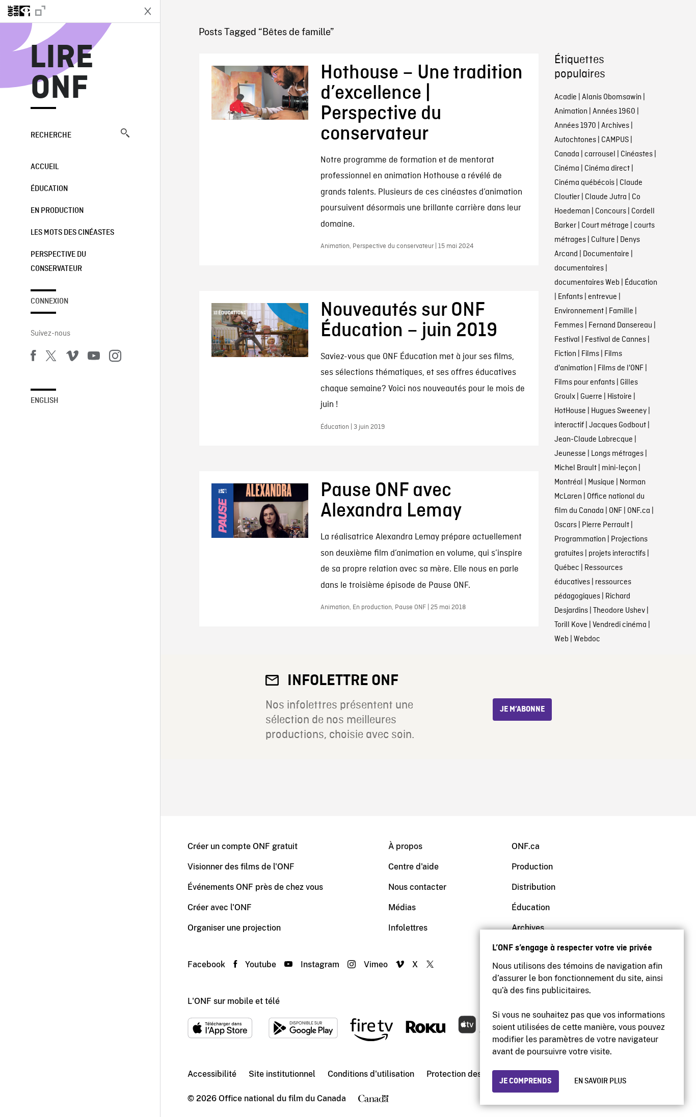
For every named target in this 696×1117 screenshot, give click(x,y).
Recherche (51, 135)
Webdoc (587, 639)
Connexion (49, 301)
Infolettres (407, 928)
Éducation (49, 189)
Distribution (533, 887)
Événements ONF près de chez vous (255, 887)
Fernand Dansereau (620, 325)
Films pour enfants (584, 382)
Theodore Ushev (619, 611)
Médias (402, 907)
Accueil (45, 167)
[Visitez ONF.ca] (67, 11)
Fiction (565, 354)
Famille (621, 311)
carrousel (599, 154)
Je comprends (525, 1081)
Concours (610, 211)
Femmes (568, 325)
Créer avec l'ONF (220, 907)
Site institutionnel (282, 1074)
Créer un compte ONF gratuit (243, 846)
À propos (405, 846)
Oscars (565, 525)
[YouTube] (94, 357)
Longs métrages (617, 454)
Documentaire (606, 254)
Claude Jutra (606, 197)
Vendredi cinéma (620, 625)
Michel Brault (575, 468)
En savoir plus (600, 1081)
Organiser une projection (234, 928)
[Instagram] (115, 357)
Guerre (591, 397)
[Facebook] (33, 357)
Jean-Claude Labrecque (593, 439)
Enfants (570, 297)
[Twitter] (51, 357)
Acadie (565, 97)
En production (57, 211)
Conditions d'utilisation (371, 1074)
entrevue (602, 297)
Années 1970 (575, 126)
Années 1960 (614, 111)
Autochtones (575, 140)
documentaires (579, 268)
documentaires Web (587, 283)
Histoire (619, 397)
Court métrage (605, 226)
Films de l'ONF (621, 368)
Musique (601, 482)
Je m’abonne (522, 709)
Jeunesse (570, 454)
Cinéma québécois (584, 183)
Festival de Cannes (615, 340)
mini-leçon (619, 468)
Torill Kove (570, 625)
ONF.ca (638, 511)
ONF (615, 511)
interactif (569, 425)
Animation (570, 111)
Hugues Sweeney (619, 411)
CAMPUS (615, 140)
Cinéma (566, 169)
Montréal (568, 482)
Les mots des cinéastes (72, 233)
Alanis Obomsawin (611, 97)
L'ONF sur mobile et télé (234, 1001)
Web (561, 639)
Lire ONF (62, 73)
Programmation (580, 539)
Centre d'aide (413, 866)
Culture (603, 240)
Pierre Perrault (605, 525)
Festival (567, 340)
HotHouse (570, 411)
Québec (566, 568)
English (45, 401)
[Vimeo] (72, 357)
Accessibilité (212, 1074)
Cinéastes (637, 154)
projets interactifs (617, 554)
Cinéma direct (607, 169)
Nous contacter (417, 887)
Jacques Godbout (617, 425)
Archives (615, 126)
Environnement (579, 311)
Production (532, 866)
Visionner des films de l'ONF (241, 866)
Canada (566, 154)
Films (590, 354)
